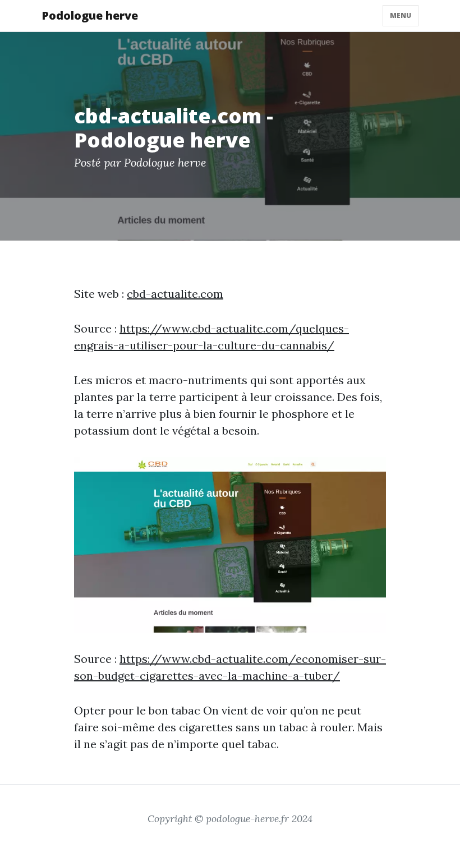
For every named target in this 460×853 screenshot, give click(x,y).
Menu (400, 15)
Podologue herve (90, 15)
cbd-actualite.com (175, 294)
